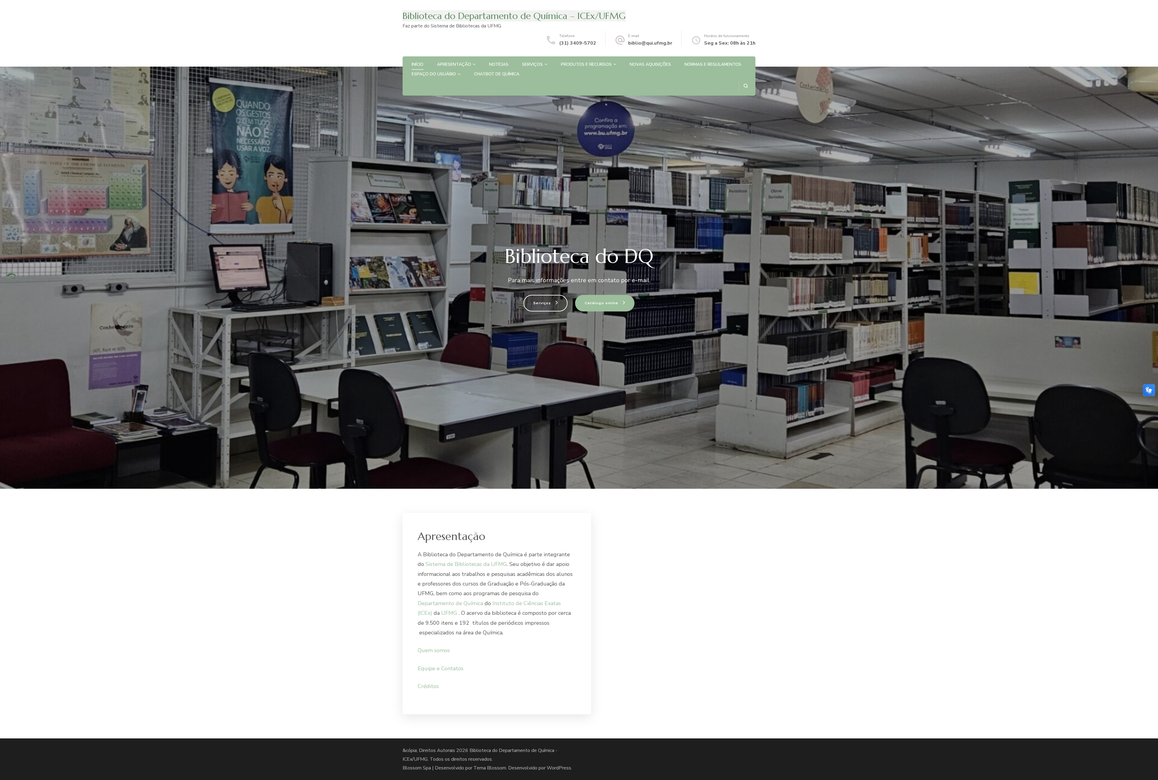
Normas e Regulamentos (713, 64)
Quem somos (434, 650)
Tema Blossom (489, 768)
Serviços (532, 64)
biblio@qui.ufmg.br (650, 43)
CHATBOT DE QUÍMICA (496, 74)
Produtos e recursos (586, 64)
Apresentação (454, 64)
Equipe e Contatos (441, 668)
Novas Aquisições (650, 64)
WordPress (559, 768)
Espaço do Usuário (434, 74)
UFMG (449, 613)
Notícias (498, 64)
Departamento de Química (450, 603)
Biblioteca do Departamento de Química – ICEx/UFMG (514, 15)
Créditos (428, 686)
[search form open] (745, 86)
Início (417, 64)
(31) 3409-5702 (577, 43)
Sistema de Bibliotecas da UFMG (466, 564)
